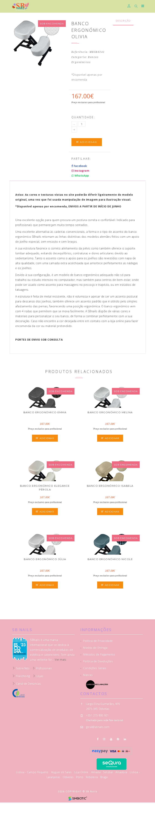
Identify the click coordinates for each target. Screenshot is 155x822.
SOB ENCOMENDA (52, 23)
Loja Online (81, 772)
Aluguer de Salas (61, 772)
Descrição (123, 20)
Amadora (121, 772)
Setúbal (108, 772)
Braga (104, 777)
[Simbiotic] (77, 798)
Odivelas (68, 777)
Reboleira (92, 777)
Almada (96, 772)
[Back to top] (148, 810)
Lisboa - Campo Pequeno (32, 772)
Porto (80, 777)
